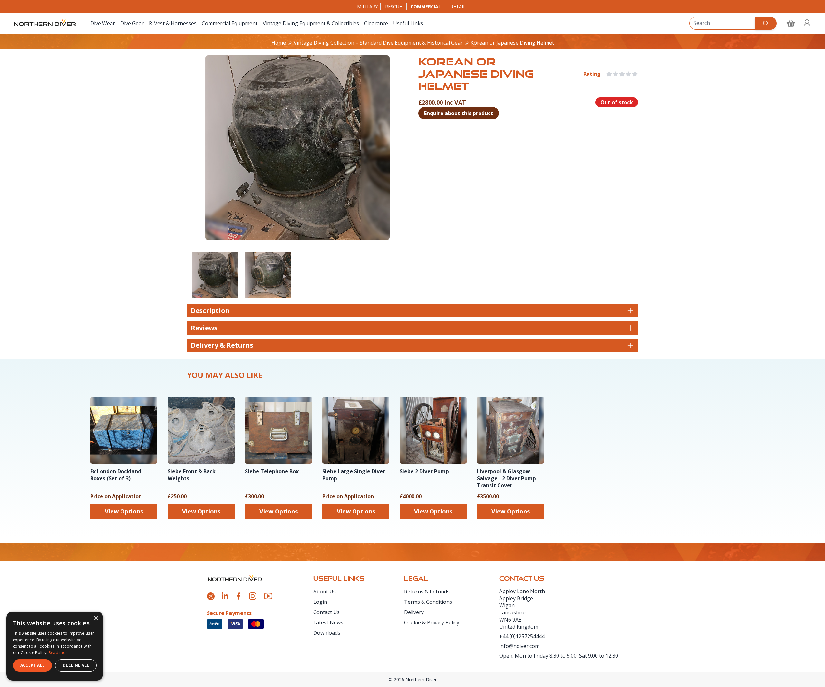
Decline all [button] (76, 665)
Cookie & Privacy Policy (431, 622)
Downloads (326, 632)
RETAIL (458, 7)
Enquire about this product (458, 113)
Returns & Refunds (427, 591)
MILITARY (367, 7)
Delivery (414, 612)
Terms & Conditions (428, 601)
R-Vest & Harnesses (173, 23)
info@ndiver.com (519, 646)
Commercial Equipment (229, 23)
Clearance (376, 23)
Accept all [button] (32, 665)
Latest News (328, 622)
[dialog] (54, 646)
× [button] (95, 618)
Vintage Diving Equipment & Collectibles (311, 23)
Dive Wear (102, 23)
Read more (59, 652)
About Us (324, 591)
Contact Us (326, 612)
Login (320, 601)
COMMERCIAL (426, 7)
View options (124, 511)
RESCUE (393, 7)
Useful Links (408, 23)
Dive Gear (132, 23)
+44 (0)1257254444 (522, 636)
